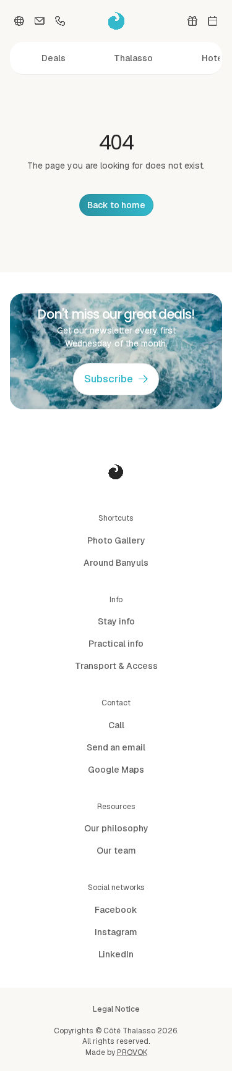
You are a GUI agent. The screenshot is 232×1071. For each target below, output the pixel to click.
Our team (116, 850)
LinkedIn (116, 954)
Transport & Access (116, 665)
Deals (53, 58)
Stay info (116, 621)
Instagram (116, 932)
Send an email (116, 747)
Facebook (116, 909)
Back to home (116, 205)
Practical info (116, 643)
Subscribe (108, 378)
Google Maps (116, 769)
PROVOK (132, 1052)
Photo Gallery (116, 540)
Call (116, 725)
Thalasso (133, 58)
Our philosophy (116, 828)
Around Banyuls (116, 562)
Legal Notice (116, 1009)
